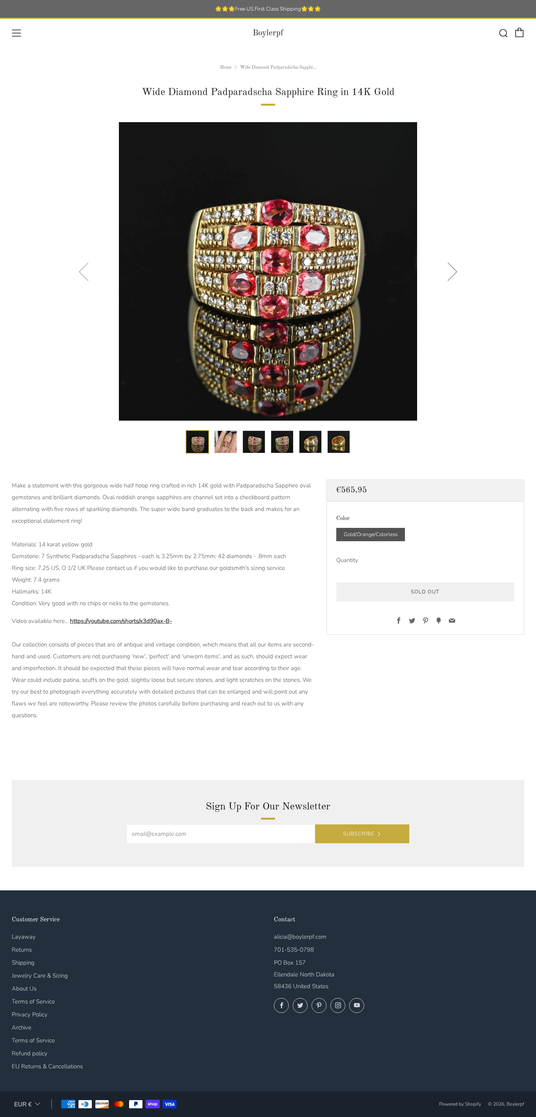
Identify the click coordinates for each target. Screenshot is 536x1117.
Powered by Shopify (460, 1104)
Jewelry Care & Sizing (40, 976)
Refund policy (29, 1053)
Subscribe (358, 833)
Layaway (24, 937)
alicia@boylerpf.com (300, 937)
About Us (24, 988)
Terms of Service (33, 1001)
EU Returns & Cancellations (47, 1066)
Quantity (347, 560)
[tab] (197, 442)
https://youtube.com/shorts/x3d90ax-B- (121, 621)
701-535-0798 (294, 950)
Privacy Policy (29, 1014)
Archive (21, 1027)
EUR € (22, 1104)
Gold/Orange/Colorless (370, 534)
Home (226, 67)
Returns (22, 950)
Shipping (23, 963)
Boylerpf (268, 33)
